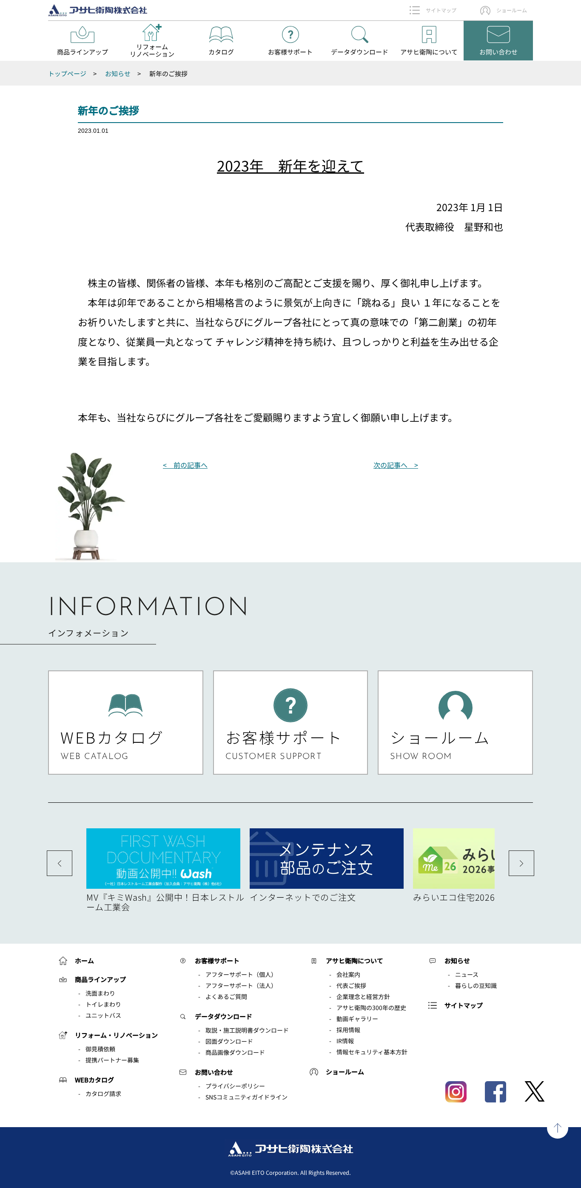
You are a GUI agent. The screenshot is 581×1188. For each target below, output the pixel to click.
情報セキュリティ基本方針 (371, 1052)
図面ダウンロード (229, 1041)
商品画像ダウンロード (235, 1052)
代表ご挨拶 (351, 985)
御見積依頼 (100, 1049)
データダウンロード (223, 1016)
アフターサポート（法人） (241, 985)
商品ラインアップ (100, 979)
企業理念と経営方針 (363, 996)
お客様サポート (217, 960)
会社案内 (348, 974)
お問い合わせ (214, 1072)
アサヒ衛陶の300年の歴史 (371, 1007)
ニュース (466, 974)
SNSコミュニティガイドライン (246, 1097)
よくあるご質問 (226, 996)
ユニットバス (103, 1015)
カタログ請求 (103, 1093)
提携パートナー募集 (112, 1060)
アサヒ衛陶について (354, 960)
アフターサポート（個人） (241, 974)
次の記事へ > (395, 465)
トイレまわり (103, 1004)
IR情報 (345, 1040)
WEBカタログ (94, 1079)
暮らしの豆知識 (476, 985)
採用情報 (348, 1029)
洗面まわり (100, 993)
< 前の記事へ (185, 465)
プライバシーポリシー (235, 1086)
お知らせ (457, 960)
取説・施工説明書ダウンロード (247, 1030)
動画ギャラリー (357, 1018)
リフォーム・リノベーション (116, 1035)
